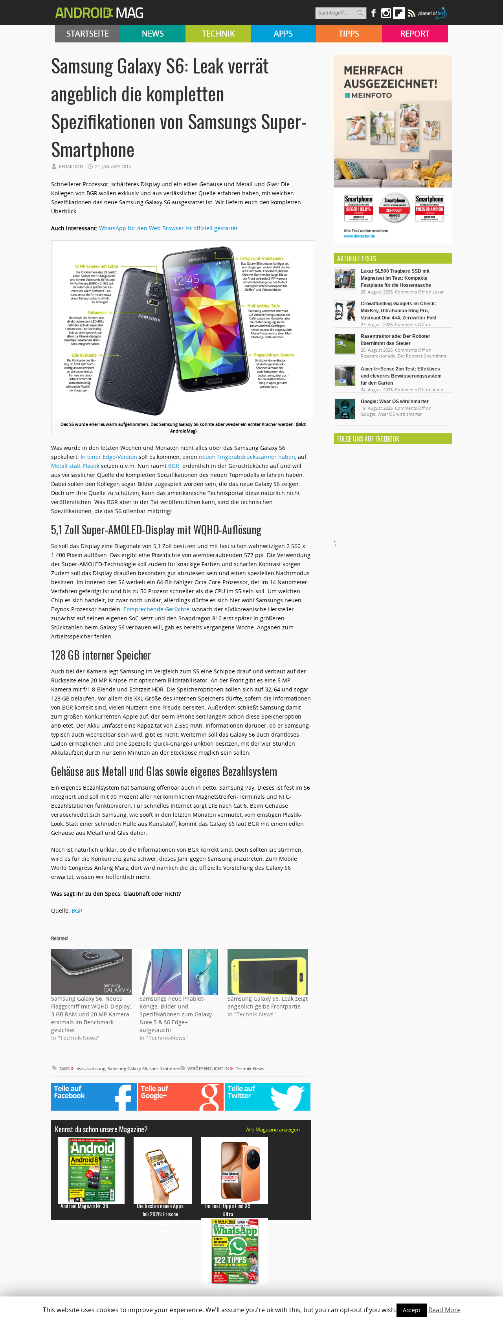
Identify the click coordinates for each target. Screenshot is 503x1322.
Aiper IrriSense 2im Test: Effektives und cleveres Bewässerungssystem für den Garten (401, 376)
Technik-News (250, 1068)
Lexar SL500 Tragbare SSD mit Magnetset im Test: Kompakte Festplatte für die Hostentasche (396, 278)
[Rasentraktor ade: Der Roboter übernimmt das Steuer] (345, 352)
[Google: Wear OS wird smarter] (345, 418)
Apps (283, 33)
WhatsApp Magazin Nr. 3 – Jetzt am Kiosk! (228, 1290)
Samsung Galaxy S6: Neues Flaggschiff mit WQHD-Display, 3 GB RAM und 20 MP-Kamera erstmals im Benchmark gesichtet (91, 1014)
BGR (174, 465)
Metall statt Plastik (76, 465)
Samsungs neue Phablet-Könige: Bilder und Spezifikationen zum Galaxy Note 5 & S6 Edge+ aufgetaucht (176, 1014)
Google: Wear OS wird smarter (395, 401)
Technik (218, 33)
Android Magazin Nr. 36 (84, 1205)
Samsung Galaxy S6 (127, 1068)
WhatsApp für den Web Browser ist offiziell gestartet (168, 228)
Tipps (349, 33)
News (153, 33)
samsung (96, 1068)
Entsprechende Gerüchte (156, 609)
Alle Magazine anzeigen (273, 1129)
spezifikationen (164, 1068)
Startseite (87, 33)
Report (415, 33)
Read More (444, 1309)
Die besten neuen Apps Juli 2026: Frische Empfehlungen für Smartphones (160, 1217)
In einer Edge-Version (109, 456)
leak (81, 1068)
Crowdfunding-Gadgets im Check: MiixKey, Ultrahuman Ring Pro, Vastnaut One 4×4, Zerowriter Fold (398, 311)
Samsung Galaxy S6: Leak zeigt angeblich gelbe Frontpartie (268, 1002)
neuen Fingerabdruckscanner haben (247, 456)
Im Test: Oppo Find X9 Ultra (227, 1209)
